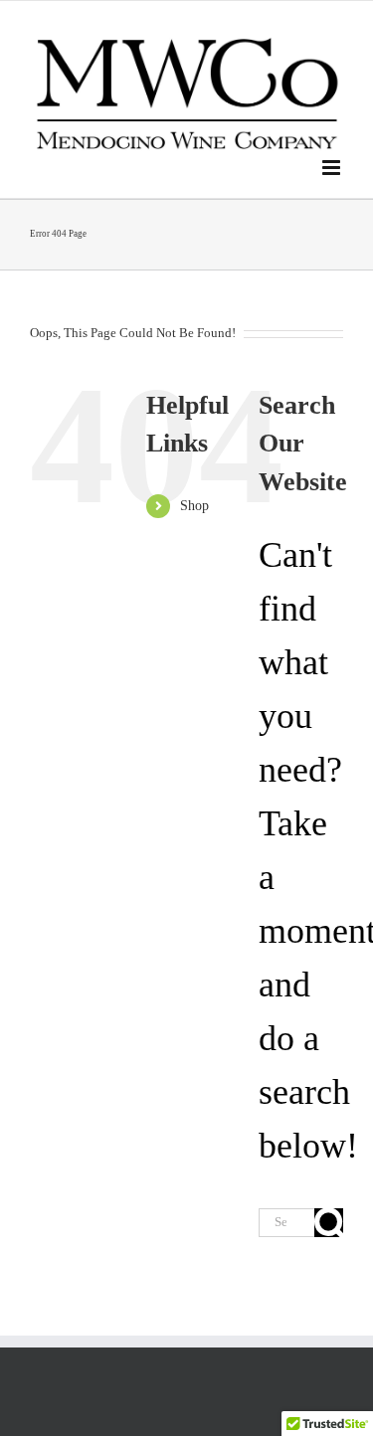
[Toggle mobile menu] (332, 167)
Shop (194, 505)
